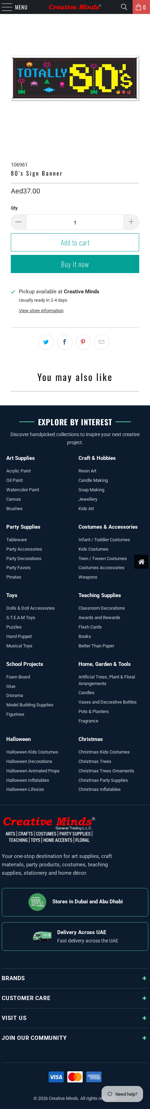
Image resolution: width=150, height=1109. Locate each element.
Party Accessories (24, 549)
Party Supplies (23, 527)
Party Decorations (24, 558)
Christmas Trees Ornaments (106, 770)
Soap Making (91, 489)
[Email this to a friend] (102, 342)
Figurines (15, 714)
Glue (10, 686)
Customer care (26, 998)
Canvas (13, 499)
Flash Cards (90, 627)
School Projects (24, 664)
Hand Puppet (19, 636)
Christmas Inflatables (99, 789)
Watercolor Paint (22, 489)
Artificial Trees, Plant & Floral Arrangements (106, 680)
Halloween (18, 739)
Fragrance (88, 721)
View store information (41, 310)
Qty (14, 208)
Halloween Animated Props (33, 770)
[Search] (124, 7)
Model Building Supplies (29, 704)
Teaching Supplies (99, 595)
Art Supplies (20, 458)
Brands (13, 978)
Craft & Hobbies (97, 458)
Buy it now (75, 264)
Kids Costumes (93, 549)
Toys (11, 595)
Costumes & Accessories (108, 527)
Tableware (16, 539)
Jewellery (87, 499)
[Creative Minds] (75, 7)
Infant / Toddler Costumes (104, 539)
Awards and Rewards (99, 617)
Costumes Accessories (101, 567)
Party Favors (18, 567)
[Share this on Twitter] (46, 342)
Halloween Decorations (29, 761)
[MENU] (3, 7)
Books (84, 636)
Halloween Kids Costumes (32, 752)
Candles (86, 692)
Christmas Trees (94, 761)
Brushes (14, 508)
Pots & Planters (93, 711)
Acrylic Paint (18, 470)
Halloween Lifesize (25, 789)
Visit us (14, 1018)
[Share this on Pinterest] (83, 342)
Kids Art (86, 508)
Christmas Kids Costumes (104, 752)
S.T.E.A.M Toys (20, 617)
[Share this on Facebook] (65, 342)
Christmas (90, 739)
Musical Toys (19, 645)
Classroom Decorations (101, 608)
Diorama (14, 695)
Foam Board (18, 677)
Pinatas (13, 577)
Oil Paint (14, 480)
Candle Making (93, 480)
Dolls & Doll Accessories (30, 608)
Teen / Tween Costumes (102, 558)
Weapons (87, 577)
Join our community (34, 1038)
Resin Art (87, 470)
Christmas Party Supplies (103, 780)
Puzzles (14, 627)
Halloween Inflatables (27, 780)
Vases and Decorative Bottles (107, 702)
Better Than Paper (96, 645)
